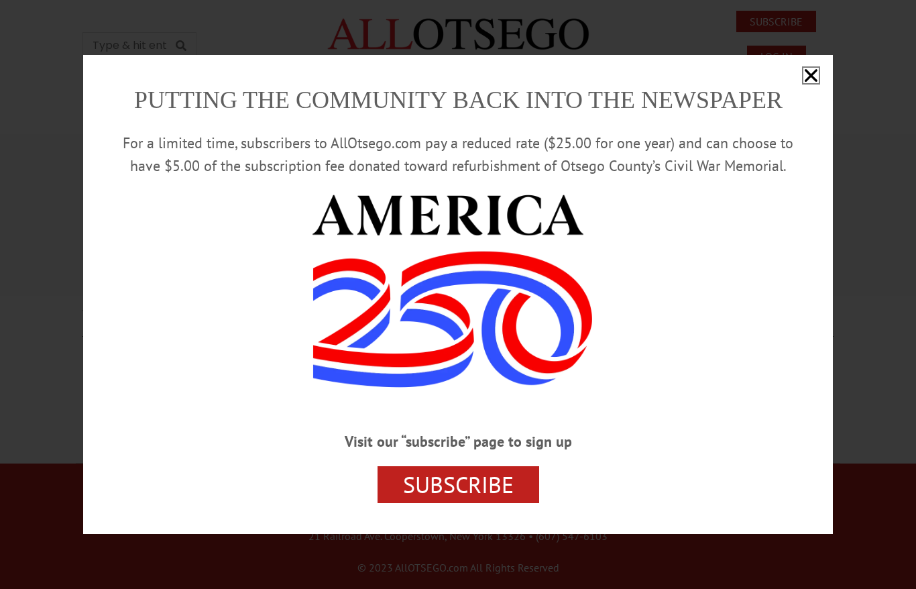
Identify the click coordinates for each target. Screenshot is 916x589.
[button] (811, 75)
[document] (458, 294)
